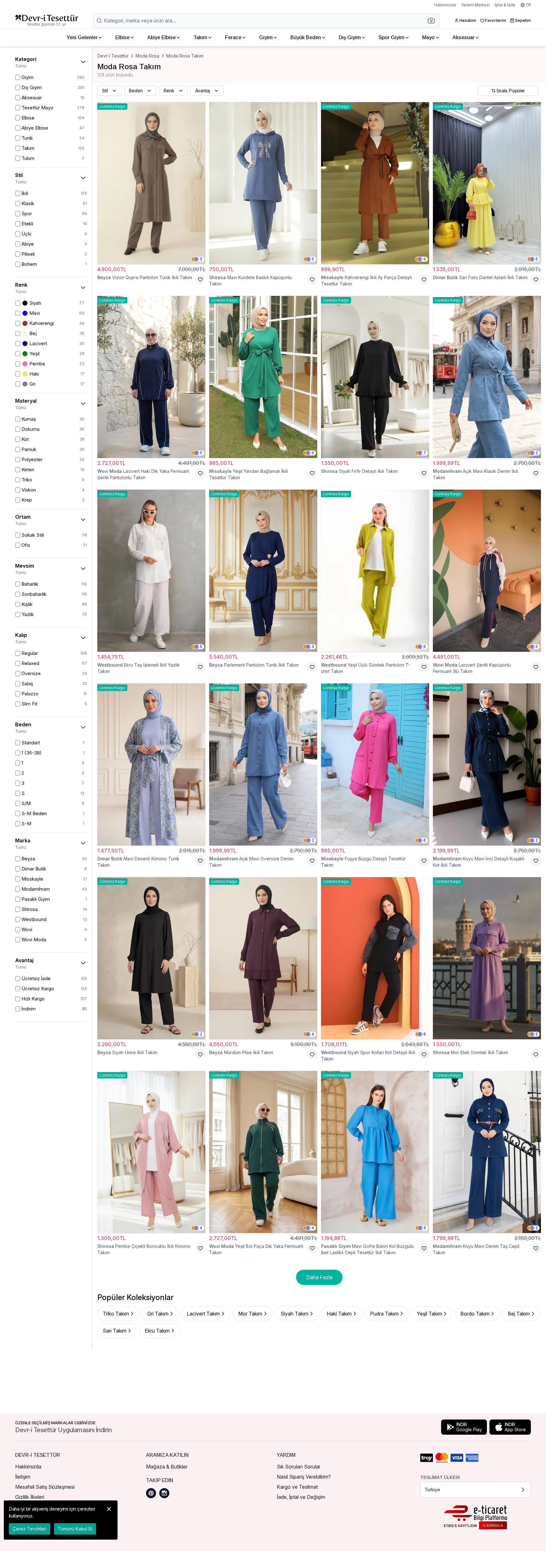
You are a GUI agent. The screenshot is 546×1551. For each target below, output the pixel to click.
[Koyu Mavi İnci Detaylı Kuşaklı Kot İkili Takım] (487, 764)
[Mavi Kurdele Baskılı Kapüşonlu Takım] (263, 183)
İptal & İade (505, 5)
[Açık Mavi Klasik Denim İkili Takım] (487, 377)
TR (528, 5)
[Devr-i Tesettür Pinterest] (151, 1493)
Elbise (122, 37)
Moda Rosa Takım (184, 55)
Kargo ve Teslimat (297, 1487)
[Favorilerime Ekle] (200, 279)
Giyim (266, 37)
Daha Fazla (319, 1277)
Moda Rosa (147, 55)
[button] (433, 20)
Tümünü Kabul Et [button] (75, 1528)
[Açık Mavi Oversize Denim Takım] (263, 764)
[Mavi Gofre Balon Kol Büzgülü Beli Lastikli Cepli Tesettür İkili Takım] (375, 1152)
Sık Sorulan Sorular (298, 1466)
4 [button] (313, 1034)
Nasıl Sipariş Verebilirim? (304, 1477)
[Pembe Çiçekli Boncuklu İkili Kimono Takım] (151, 1152)
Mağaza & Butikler (166, 1466)
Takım (200, 37)
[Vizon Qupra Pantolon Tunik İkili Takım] (151, 183)
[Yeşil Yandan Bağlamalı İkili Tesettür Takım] (263, 377)
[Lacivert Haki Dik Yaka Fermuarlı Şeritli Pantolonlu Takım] (151, 377)
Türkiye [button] (432, 1490)
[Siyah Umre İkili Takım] (151, 958)
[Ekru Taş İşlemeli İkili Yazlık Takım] (151, 571)
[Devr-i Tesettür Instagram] (164, 1493)
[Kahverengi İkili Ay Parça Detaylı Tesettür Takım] (375, 183)
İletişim (22, 1477)
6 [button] (424, 646)
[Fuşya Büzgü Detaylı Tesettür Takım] (375, 764)
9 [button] (424, 259)
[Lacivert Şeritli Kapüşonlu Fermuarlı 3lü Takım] (487, 571)
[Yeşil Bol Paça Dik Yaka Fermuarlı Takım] (263, 1152)
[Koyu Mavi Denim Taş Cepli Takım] (487, 1152)
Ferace (233, 37)
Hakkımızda (445, 5)
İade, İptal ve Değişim (301, 1497)
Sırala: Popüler (510, 90)
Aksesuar (463, 37)
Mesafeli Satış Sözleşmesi (45, 1487)
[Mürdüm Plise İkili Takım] (263, 958)
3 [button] (201, 259)
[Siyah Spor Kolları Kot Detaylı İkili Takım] (375, 958)
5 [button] (313, 259)
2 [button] (537, 452)
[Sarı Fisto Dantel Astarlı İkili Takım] (487, 183)
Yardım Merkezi (475, 5)
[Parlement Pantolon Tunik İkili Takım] (263, 571)
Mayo (428, 37)
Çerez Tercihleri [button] (29, 1528)
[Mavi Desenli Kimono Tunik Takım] (151, 764)
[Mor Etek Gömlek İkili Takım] (487, 958)
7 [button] (424, 452)
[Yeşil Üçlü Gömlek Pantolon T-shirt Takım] (375, 571)
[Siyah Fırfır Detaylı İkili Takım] (375, 377)
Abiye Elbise (161, 37)
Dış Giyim (350, 37)
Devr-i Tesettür (113, 55)
